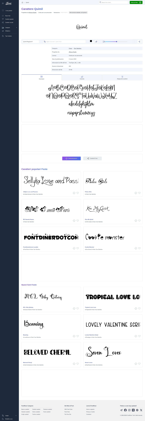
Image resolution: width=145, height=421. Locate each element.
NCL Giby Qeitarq (28, 307)
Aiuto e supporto (90, 409)
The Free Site (67, 414)
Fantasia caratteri (47, 409)
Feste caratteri (46, 411)
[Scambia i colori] (96, 41)
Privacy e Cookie (90, 411)
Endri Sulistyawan (28, 365)
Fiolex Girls (88, 191)
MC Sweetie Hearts (28, 219)
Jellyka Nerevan (28, 194)
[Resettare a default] (134, 41)
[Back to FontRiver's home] (7, 3)
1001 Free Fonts (68, 409)
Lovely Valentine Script (91, 335)
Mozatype (88, 337)
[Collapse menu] (3, 3)
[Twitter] (141, 411)
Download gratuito (72, 158)
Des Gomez (88, 249)
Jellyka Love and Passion (30, 191)
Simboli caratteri (36, 409)
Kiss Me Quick (89, 219)
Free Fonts (67, 411)
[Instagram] (129, 411)
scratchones (27, 337)
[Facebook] (125, 411)
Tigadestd (88, 309)
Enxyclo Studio (27, 309)
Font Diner (26, 249)
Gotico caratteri (36, 411)
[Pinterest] (137, 411)
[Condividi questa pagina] (139, 41)
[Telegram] (121, 411)
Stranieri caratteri (25, 411)
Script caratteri (25, 414)
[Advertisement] (35, 58)
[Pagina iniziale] (22, 2)
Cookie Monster (89, 247)
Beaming (25, 335)
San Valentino (77, 48)
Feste (70, 48)
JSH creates (89, 221)
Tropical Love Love (90, 307)
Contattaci (88, 414)
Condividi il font (93, 158)
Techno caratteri (36, 414)
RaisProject (88, 365)
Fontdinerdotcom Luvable (30, 247)
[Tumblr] (133, 411)
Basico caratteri (25, 409)
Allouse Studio (32, 12)
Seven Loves (88, 362)
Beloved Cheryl (27, 362)
